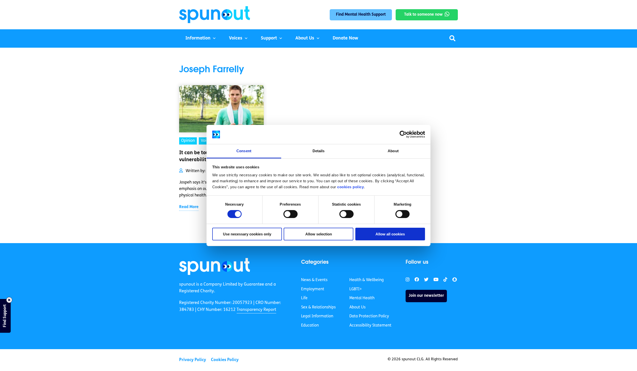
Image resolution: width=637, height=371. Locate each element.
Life (304, 298)
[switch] (290, 214)
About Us (304, 38)
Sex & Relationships (318, 307)
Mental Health (361, 298)
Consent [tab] (243, 151)
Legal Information (317, 316)
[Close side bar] (9, 300)
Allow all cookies (390, 234)
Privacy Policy (192, 360)
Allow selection (318, 234)
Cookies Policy (225, 360)
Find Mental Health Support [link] (361, 15)
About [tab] (393, 151)
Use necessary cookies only (247, 234)
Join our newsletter (426, 296)
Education (310, 326)
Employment (312, 289)
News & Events (314, 280)
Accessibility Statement (370, 326)
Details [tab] (319, 151)
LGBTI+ (355, 289)
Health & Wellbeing (366, 280)
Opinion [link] (188, 141)
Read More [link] (189, 207)
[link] (214, 266)
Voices (235, 38)
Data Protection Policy (369, 316)
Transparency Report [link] (256, 310)
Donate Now (345, 38)
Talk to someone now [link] (423, 15)
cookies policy (350, 187)
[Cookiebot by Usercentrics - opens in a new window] (403, 134)
